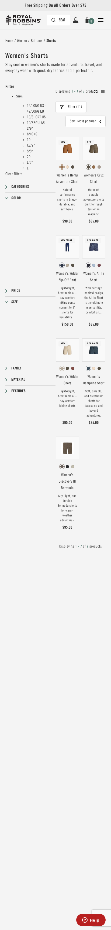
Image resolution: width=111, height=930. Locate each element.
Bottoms (36, 41)
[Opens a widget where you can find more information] (91, 920)
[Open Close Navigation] (101, 20)
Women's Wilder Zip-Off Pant (67, 276)
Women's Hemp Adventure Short (67, 178)
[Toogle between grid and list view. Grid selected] (99, 92)
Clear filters (13, 174)
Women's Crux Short (93, 178)
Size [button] (14, 302)
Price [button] (15, 291)
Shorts (51, 41)
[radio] (62, 167)
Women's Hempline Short (94, 380)
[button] (88, 20)
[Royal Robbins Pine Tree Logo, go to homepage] (25, 20)
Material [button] (18, 380)
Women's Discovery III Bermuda (67, 481)
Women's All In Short (93, 276)
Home (9, 41)
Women (22, 41)
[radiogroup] (67, 167)
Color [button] (16, 198)
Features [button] (18, 391)
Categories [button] (20, 187)
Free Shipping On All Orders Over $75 (55, 5)
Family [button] (16, 368)
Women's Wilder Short (67, 380)
